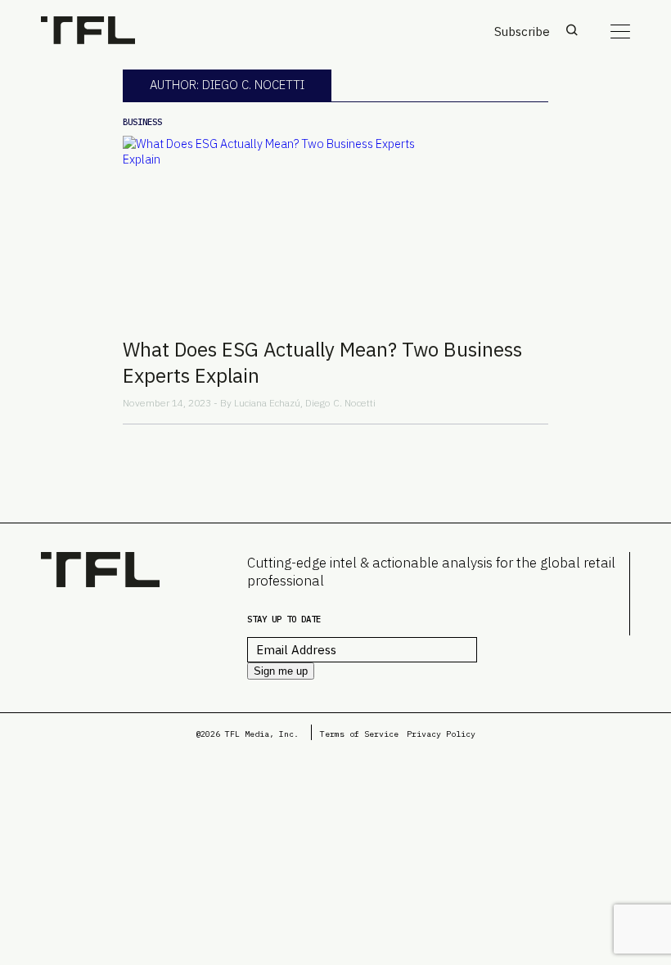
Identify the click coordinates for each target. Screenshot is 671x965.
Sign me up (281, 671)
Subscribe (522, 31)
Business (142, 122)
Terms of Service (359, 734)
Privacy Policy (441, 734)
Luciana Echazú (267, 403)
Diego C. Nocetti (340, 403)
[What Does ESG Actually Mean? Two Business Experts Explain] (335, 230)
